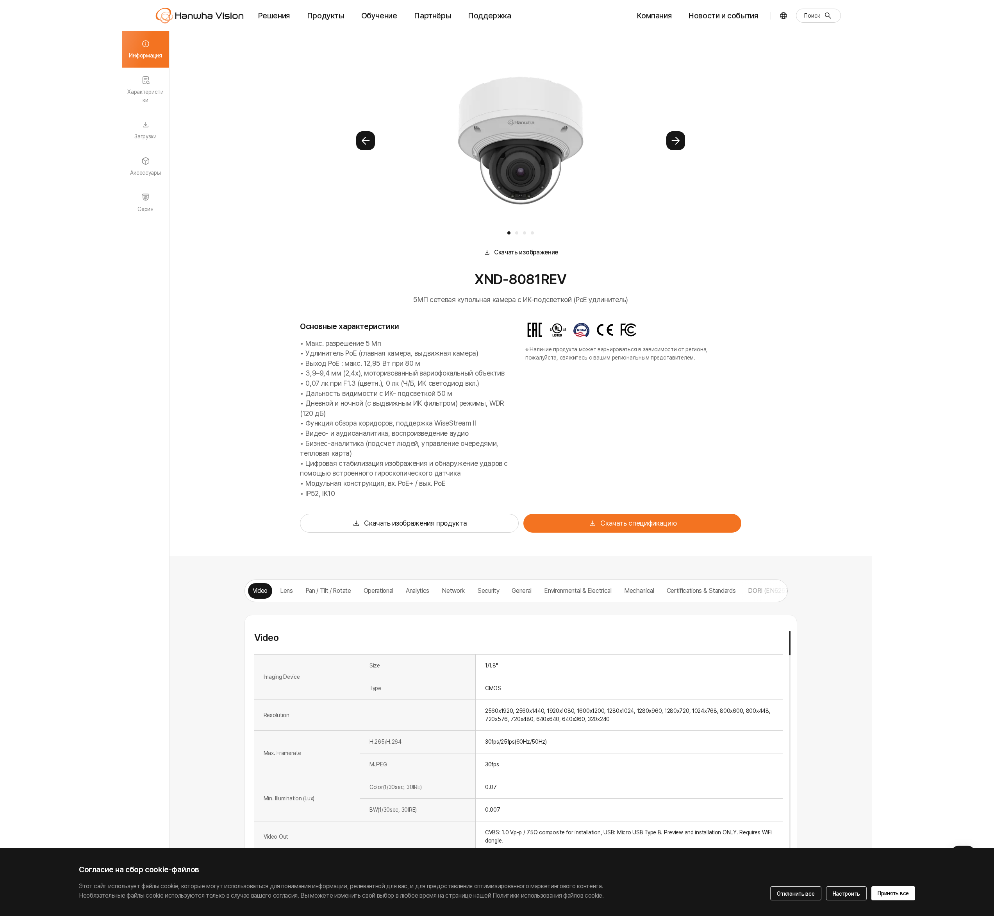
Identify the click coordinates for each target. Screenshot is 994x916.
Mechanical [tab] (639, 590)
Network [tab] (453, 590)
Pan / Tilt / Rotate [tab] (328, 590)
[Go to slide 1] (508, 232)
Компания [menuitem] (654, 15)
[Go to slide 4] (532, 232)
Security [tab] (488, 590)
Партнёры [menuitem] (432, 15)
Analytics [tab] (417, 590)
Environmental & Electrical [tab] (578, 590)
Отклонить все (795, 894)
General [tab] (522, 590)
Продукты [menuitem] (325, 15)
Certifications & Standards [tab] (701, 590)
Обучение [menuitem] (379, 15)
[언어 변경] (783, 15)
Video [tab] (260, 590)
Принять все (893, 893)
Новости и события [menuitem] (723, 15)
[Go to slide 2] (516, 232)
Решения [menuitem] (274, 15)
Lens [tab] (286, 590)
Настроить (846, 894)
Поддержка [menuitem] (489, 15)
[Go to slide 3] (524, 232)
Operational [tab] (378, 590)
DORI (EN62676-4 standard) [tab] (786, 590)
